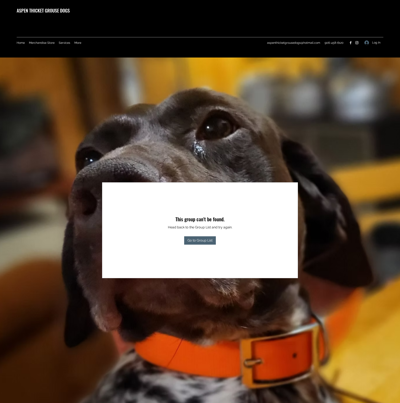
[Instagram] (357, 43)
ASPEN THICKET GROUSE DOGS (43, 10)
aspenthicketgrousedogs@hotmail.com (293, 42)
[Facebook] (351, 43)
